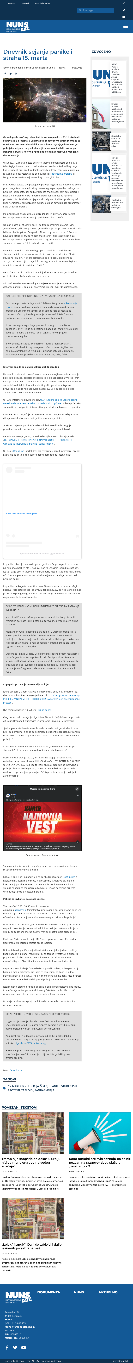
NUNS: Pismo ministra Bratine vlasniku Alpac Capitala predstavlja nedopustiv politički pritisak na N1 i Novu (116, 78)
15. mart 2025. (17, 1086)
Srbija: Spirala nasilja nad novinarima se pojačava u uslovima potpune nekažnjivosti (117, 114)
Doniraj (25, 3)
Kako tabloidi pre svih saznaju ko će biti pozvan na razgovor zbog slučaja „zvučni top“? (100, 1162)
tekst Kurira (69, 876)
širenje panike (50, 1086)
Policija (33, 1086)
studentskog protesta (61, 173)
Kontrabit (123, 1361)
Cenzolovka (16, 1070)
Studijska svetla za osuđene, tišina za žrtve (116, 141)
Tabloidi (27, 1090)
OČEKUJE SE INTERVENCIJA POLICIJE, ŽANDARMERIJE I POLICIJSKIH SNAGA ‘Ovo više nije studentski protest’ (41, 699)
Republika (18, 450)
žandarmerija (44, 1090)
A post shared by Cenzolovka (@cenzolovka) (42, 553)
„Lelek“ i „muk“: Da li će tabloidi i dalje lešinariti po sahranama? (32, 1246)
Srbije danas (44, 709)
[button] (84, 27)
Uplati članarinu (42, 3)
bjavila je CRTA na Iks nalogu (31, 1043)
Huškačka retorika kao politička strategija (117, 204)
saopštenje (20, 909)
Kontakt (12, 3)
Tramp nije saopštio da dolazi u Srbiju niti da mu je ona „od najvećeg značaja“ (31, 1162)
